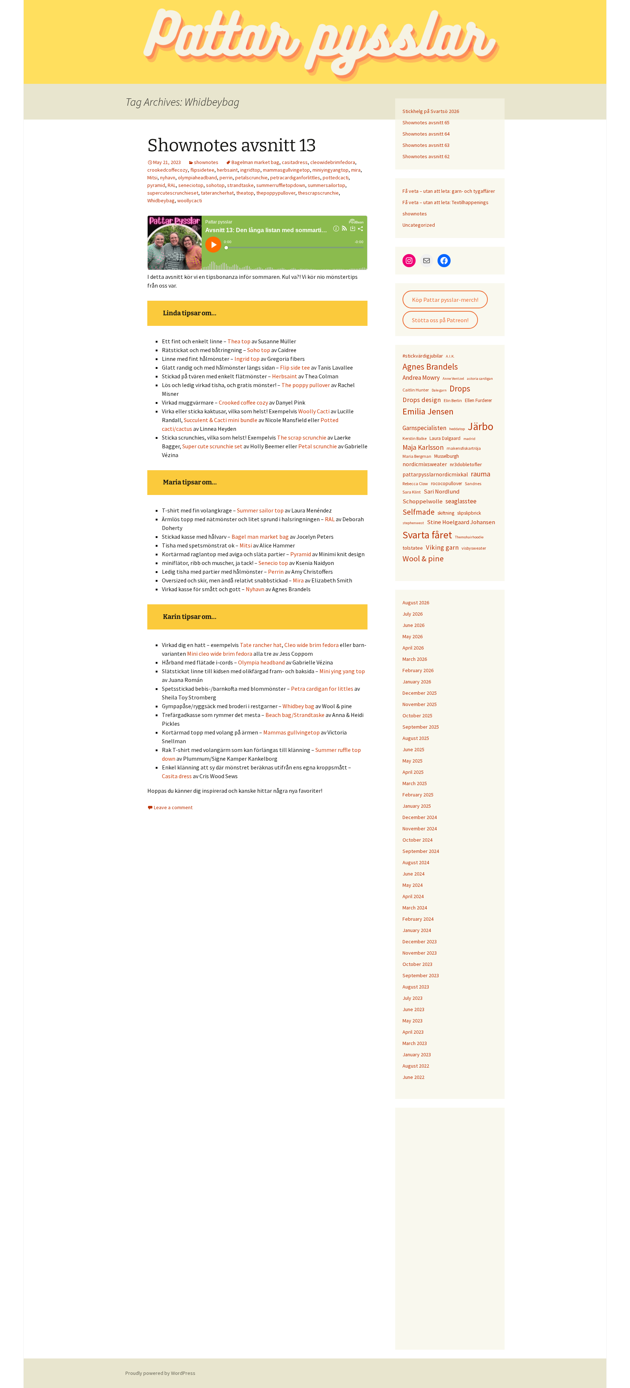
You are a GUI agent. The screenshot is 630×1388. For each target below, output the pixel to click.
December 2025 (419, 693)
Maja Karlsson (423, 447)
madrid (469, 438)
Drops (460, 388)
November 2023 (419, 953)
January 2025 (416, 806)
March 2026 (414, 659)
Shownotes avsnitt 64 (426, 133)
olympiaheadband (197, 177)
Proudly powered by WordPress (160, 1373)
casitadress (295, 162)
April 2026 (413, 647)
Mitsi (152, 177)
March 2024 (414, 907)
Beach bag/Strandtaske (294, 714)
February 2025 (417, 794)
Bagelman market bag (255, 162)
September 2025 (420, 727)
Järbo (480, 426)
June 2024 (413, 873)
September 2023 (420, 975)
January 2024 (416, 930)
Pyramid (300, 554)
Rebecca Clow (415, 483)
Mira (298, 580)
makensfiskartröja (464, 448)
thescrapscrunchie (318, 193)
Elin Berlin (453, 400)
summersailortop (326, 185)
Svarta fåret (427, 534)
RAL (172, 185)
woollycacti (189, 200)
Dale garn (439, 390)
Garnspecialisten (424, 428)
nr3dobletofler (466, 464)
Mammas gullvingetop (291, 732)
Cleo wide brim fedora (311, 644)
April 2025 (413, 772)
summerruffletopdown (280, 185)
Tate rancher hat (261, 644)
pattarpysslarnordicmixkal (435, 474)
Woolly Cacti (314, 411)
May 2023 (412, 1020)
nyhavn (167, 177)
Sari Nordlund (441, 491)
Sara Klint (411, 492)
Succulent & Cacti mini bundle (220, 420)
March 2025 (414, 783)
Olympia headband (261, 662)
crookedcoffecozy (167, 170)
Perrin (276, 571)
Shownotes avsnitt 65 (426, 122)
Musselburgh (446, 456)
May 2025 (412, 760)
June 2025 (413, 749)
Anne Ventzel (453, 378)
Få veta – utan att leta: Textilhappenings (445, 202)
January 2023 (416, 1054)
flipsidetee (202, 170)
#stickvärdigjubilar (422, 355)
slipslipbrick (469, 513)
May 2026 (412, 636)
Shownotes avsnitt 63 (426, 145)
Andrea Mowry (421, 378)
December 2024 (419, 817)
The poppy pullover (305, 385)
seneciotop (190, 185)
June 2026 (413, 625)
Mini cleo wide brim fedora (219, 653)
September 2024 (420, 851)
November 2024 (419, 828)
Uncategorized (418, 225)
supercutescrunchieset (172, 193)
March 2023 (414, 1043)
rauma (480, 473)
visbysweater (474, 548)
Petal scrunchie (317, 446)
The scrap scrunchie (301, 437)
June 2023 (413, 1009)
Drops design (421, 399)
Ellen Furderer (478, 400)
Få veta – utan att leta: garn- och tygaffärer (448, 191)
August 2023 (415, 986)
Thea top (239, 341)
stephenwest (413, 522)
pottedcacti (336, 177)
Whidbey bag (298, 706)
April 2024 (413, 896)
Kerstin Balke (414, 438)
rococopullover (446, 483)
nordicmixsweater (424, 464)
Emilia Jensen (428, 411)
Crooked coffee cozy (243, 402)
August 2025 (415, 738)
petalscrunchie (251, 177)
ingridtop (250, 170)
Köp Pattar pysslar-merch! (445, 299)
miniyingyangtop (330, 170)
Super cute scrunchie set (212, 446)
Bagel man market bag (260, 536)
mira (356, 170)
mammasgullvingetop (286, 170)
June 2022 (413, 1077)
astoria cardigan (480, 378)
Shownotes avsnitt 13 (231, 145)
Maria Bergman (416, 456)
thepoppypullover (275, 193)
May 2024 (412, 885)
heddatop (457, 428)
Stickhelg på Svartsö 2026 (430, 111)
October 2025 (417, 715)
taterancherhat (217, 193)
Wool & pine (423, 558)
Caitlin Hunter (415, 390)
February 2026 (417, 670)
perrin (226, 177)
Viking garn (442, 547)
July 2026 (412, 614)
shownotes (206, 162)
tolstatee (412, 548)
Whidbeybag (161, 200)
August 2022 (415, 1066)
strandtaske (240, 185)
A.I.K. (450, 356)
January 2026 (416, 681)
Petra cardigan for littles (322, 688)
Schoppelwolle (422, 501)
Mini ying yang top (342, 671)
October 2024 (417, 840)
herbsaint (227, 170)
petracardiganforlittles (295, 177)
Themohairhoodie (469, 537)
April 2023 (413, 1032)
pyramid (156, 185)
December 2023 (419, 941)
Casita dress (177, 776)
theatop (245, 193)
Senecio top (273, 562)
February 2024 (417, 919)
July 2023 (412, 998)
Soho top (258, 350)
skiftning (446, 513)
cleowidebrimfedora (332, 162)
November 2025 (419, 704)
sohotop (215, 185)
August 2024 (415, 862)
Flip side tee (295, 367)
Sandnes (473, 483)
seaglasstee (461, 501)
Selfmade (418, 512)
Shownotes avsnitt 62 (426, 156)
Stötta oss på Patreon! (440, 320)
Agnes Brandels (430, 366)
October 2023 (417, 964)
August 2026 (415, 602)
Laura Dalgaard (444, 438)
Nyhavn (255, 589)
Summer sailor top (260, 510)
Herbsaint (284, 376)
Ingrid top (247, 358)
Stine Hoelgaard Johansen (461, 522)
